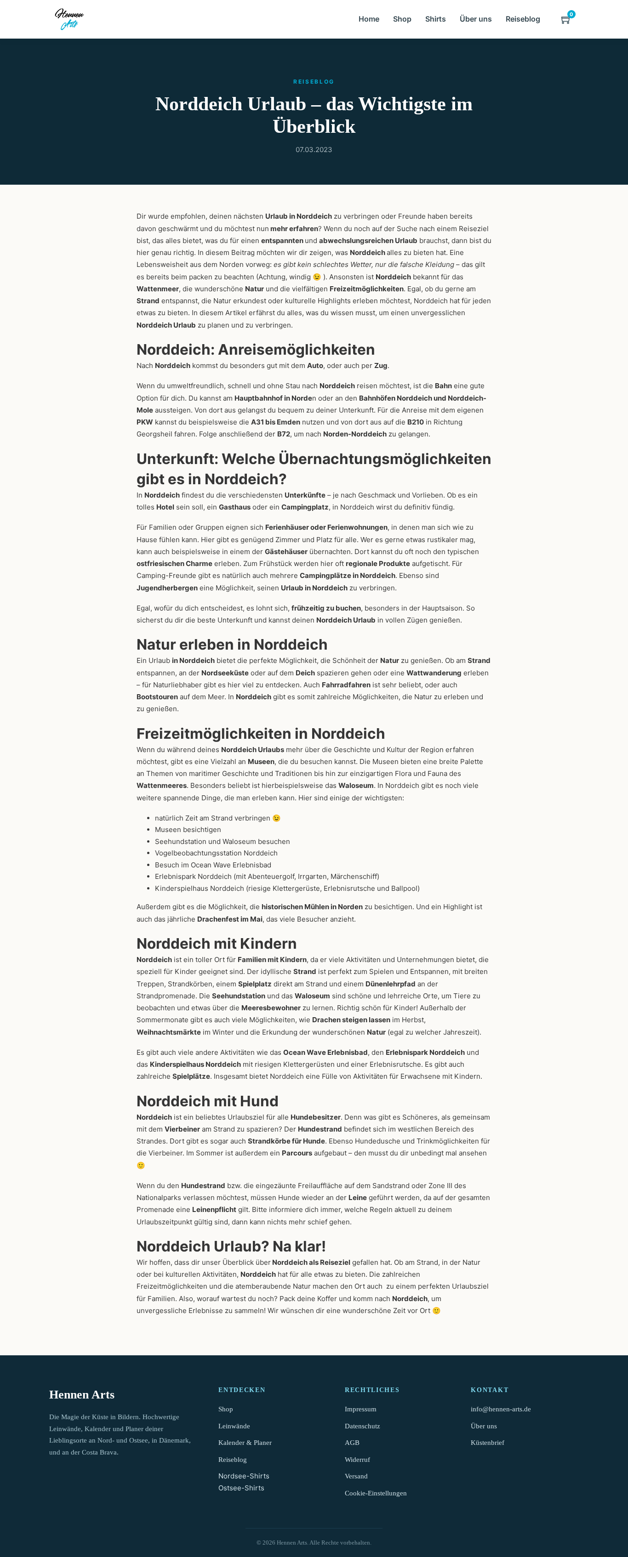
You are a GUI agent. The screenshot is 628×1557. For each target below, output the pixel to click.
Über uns (476, 18)
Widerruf (357, 1459)
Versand (356, 1476)
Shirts (435, 18)
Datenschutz (362, 1426)
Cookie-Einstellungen (376, 1493)
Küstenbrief (487, 1442)
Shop (402, 18)
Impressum (361, 1409)
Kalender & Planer (245, 1442)
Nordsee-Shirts (243, 1476)
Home (369, 18)
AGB (352, 1442)
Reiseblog (523, 18)
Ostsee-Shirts (241, 1487)
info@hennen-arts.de (501, 1409)
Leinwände (234, 1426)
